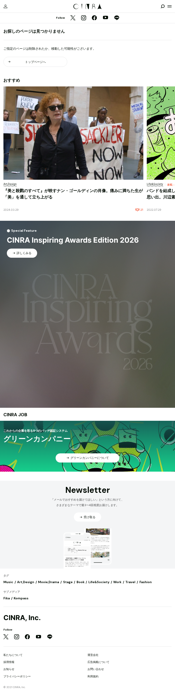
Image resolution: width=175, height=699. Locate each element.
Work (117, 582)
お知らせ (8, 669)
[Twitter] (72, 18)
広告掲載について (98, 662)
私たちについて (13, 655)
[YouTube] (105, 18)
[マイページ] (5, 6)
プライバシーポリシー (17, 676)
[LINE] (116, 18)
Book (81, 582)
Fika (6, 598)
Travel (130, 582)
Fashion (145, 582)
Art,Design (25, 582)
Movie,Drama (48, 582)
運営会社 (93, 655)
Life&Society (98, 582)
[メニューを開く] (169, 6)
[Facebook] (94, 18)
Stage (68, 582)
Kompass (21, 598)
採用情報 (8, 662)
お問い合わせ (96, 669)
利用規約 (93, 676)
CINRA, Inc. (22, 618)
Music (8, 582)
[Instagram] (83, 18)
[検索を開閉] (162, 6)
